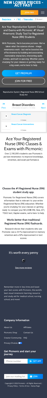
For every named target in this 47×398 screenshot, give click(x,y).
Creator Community (13, 337)
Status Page (35, 386)
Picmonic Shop (10, 332)
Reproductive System (29, 19)
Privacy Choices (11, 343)
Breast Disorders (41, 19)
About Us (8, 327)
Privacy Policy (13, 386)
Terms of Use (24, 386)
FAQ (25, 337)
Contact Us (28, 332)
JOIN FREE (29, 12)
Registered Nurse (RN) (7, 19)
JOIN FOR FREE (23, 81)
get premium (23, 73)
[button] (23, 174)
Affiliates (27, 327)
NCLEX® (20, 19)
